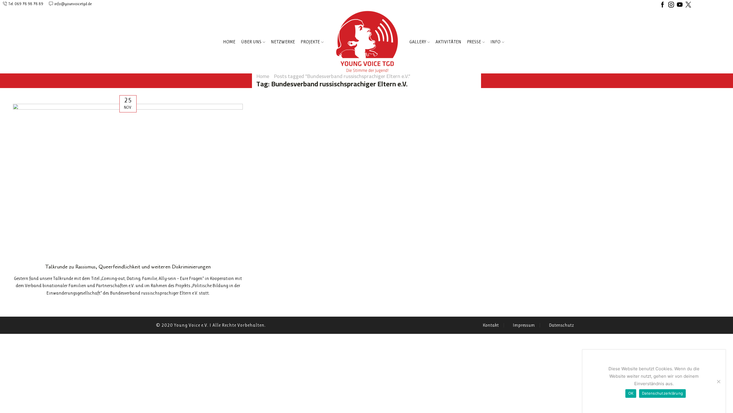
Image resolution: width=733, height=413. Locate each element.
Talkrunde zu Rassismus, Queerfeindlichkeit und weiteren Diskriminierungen (128, 266)
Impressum (524, 325)
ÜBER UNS (251, 41)
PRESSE (474, 41)
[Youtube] (680, 5)
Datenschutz (561, 325)
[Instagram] (671, 5)
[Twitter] (688, 5)
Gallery (417, 41)
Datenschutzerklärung (662, 393)
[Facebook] (662, 5)
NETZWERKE (283, 41)
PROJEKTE (310, 41)
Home (229, 41)
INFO (495, 41)
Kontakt (491, 325)
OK (631, 393)
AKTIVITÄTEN (448, 41)
